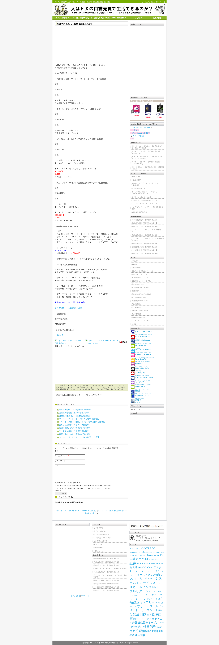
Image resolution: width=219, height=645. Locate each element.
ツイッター (141, 2)
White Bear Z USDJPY (141, 133)
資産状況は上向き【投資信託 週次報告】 (75, 416)
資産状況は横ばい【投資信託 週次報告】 (75, 410)
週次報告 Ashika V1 (138, 284)
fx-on (150, 555)
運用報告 (140, 635)
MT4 (145, 559)
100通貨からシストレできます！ (142, 374)
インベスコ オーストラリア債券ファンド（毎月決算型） (85, 385)
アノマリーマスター (146, 571)
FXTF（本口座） (139, 136)
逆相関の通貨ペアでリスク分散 (142, 369)
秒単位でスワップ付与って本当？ (143, 388)
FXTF (156, 555)
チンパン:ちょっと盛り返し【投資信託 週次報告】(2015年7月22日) (147, 157)
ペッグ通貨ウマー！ (141, 347)
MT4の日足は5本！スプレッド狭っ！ (143, 383)
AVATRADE (148, 548)
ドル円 (151, 592)
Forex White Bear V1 (138, 555)
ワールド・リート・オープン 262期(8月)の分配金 (79, 419)
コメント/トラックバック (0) (90, 395)
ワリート (96, 387)
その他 (134, 324)
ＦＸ (149, 635)
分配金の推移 (156, 18)
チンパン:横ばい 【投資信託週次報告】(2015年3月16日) (148, 168)
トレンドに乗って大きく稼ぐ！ (142, 365)
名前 (56, 451)
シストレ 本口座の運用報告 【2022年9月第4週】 (77, 511)
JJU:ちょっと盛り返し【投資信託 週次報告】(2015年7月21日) (147, 163)
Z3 (133, 138)
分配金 (122, 387)
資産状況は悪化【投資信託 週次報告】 (75, 24)
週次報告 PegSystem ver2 (140, 291)
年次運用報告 (136, 307)
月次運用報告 (136, 304)
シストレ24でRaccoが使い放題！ (144, 378)
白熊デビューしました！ (142, 337)
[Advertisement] (91, 44)
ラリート (89, 387)
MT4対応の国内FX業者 (81, 18)
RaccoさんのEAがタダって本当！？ (143, 333)
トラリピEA (137, 18)
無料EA (147, 631)
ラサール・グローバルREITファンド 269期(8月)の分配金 (82, 422)
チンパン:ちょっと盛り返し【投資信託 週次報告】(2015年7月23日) (147, 147)
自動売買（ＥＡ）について (141, 274)
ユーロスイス (157, 591)
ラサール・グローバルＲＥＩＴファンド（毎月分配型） (146, 598)
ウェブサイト (60, 461)
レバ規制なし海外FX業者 (100, 18)
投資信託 (83, 2)
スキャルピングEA (142, 587)
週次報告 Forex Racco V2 (140, 287)
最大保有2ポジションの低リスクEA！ (144, 342)
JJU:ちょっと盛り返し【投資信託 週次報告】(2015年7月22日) (147, 152)
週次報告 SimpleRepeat (139, 301)
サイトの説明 (98, 528)
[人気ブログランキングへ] (123, 342)
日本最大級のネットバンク (141, 401)
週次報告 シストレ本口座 (140, 277)
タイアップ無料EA (62, 18)
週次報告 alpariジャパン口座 (141, 281)
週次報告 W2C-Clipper (139, 297)
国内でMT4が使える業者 (140, 311)
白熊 (155, 631)
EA (141, 551)
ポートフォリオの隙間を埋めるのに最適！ (145, 356)
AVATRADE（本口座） (141, 128)
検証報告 (159, 627)
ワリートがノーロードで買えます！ (143, 392)
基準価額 (63, 389)
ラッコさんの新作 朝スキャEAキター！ (144, 351)
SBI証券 (60, 335)
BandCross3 (133, 552)
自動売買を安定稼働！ (143, 397)
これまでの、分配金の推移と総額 (68, 308)
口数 (57, 389)
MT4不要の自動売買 (119, 18)
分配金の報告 (136, 268)
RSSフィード (160, 2)
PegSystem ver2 (153, 559)
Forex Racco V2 (158, 552)
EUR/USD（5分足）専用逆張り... (143, 360)
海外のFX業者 (136, 314)
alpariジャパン (134, 549)
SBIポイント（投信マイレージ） (143, 271)
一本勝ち (135, 130)
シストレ (156, 582)
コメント (58, 466)
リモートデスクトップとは (141, 320)
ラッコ (143, 603)
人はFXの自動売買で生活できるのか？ (66, 2)
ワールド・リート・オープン (109, 387)
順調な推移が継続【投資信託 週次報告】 (75, 428)
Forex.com (147, 552)
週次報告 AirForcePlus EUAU (141, 294)
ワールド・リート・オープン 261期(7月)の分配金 (79, 437)
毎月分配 (120, 389)
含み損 (149, 615)
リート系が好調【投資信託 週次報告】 (75, 431)
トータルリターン (111, 385)
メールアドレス (61, 456)
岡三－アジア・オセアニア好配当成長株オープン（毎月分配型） (88, 389)
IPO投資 (134, 264)
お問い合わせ (150, 2)
